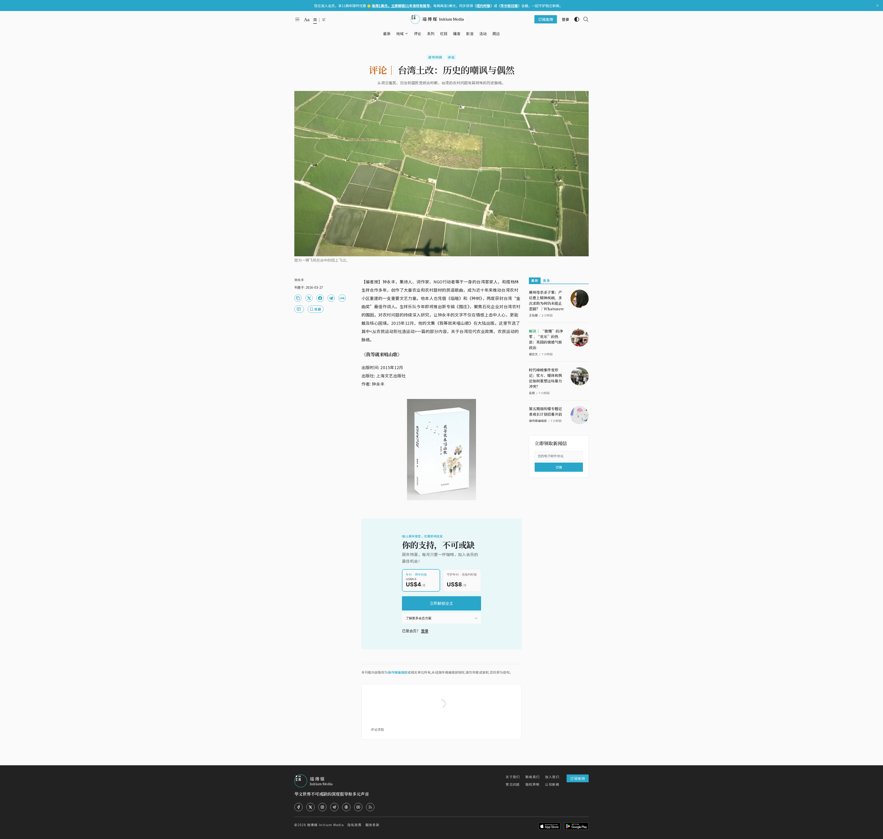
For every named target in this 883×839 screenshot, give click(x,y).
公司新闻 (552, 784)
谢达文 (533, 354)
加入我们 (552, 776)
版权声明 (532, 784)
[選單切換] (406, 33)
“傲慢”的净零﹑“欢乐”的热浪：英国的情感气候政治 (546, 339)
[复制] (298, 298)
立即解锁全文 (441, 603)
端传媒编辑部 (397, 672)
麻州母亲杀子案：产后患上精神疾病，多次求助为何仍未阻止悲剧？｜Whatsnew (546, 300)
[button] (400, 33)
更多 (546, 280)
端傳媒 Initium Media (325, 824)
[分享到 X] (309, 298)
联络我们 (532, 776)
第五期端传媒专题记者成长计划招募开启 (545, 411)
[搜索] (584, 19)
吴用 (532, 393)
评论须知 (377, 729)
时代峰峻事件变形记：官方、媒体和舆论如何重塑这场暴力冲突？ (545, 378)
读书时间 (435, 57)
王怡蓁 (533, 315)
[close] (877, 5)
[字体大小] (307, 19)
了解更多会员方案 (418, 618)
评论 (451, 57)
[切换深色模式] (574, 19)
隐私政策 (354, 824)
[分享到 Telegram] (331, 298)
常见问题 (513, 784)
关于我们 (513, 776)
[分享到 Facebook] (320, 298)
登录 (424, 630)
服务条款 (372, 824)
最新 (534, 280)
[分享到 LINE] (342, 298)
